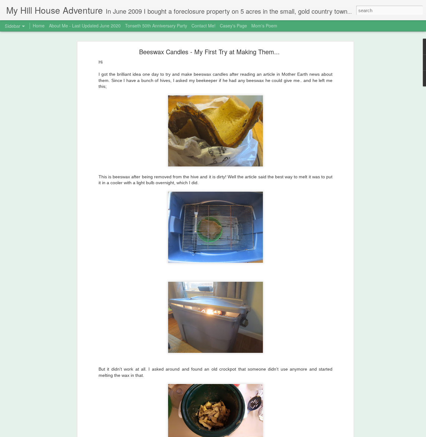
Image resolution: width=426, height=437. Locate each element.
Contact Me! (203, 25)
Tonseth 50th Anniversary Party (156, 25)
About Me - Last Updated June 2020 (85, 25)
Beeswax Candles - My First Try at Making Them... (209, 51)
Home (39, 25)
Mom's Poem (264, 25)
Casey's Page (233, 25)
